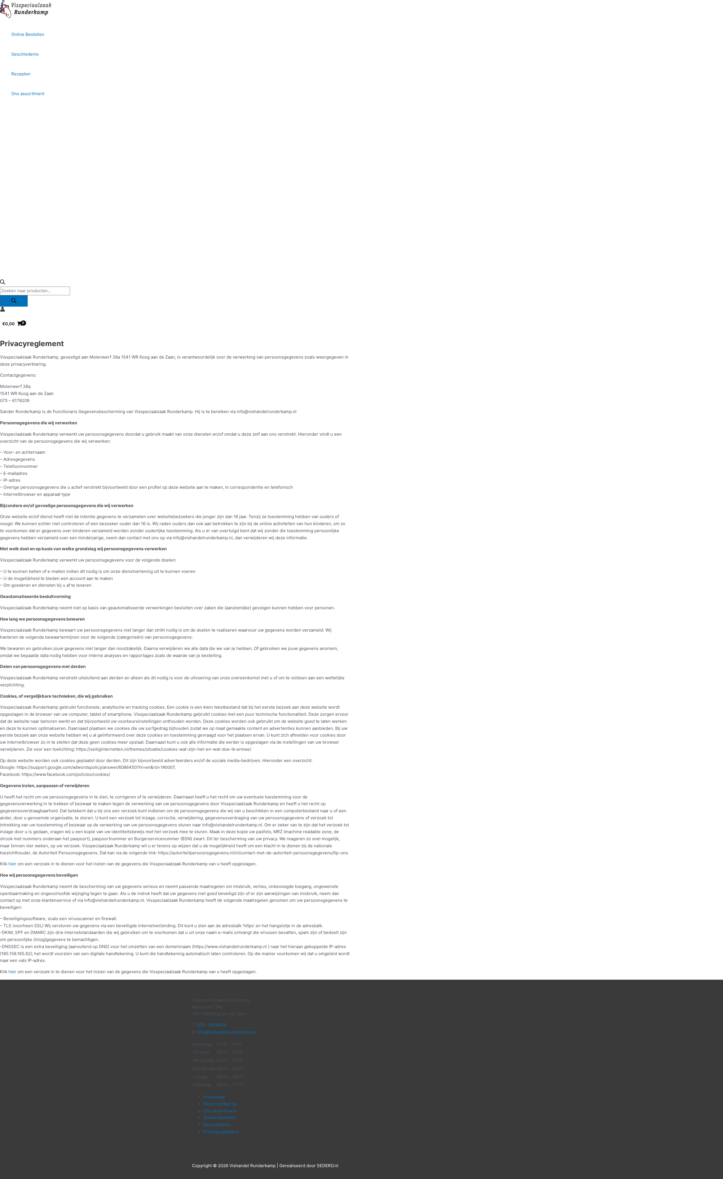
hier (12, 863)
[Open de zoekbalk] (2, 283)
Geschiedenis (25, 54)
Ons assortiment (27, 93)
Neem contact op (220, 1103)
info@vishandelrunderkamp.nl (227, 1032)
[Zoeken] (14, 301)
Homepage (214, 1096)
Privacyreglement (221, 1131)
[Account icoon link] (2, 310)
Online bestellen (219, 1117)
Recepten (21, 74)
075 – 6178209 (211, 1025)
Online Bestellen (27, 34)
